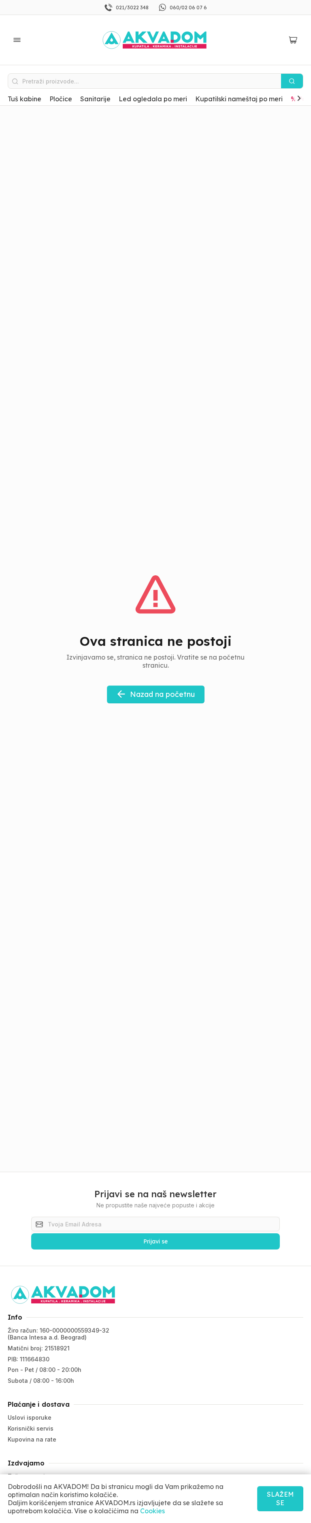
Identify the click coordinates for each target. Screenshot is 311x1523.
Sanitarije (95, 99)
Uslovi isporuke (29, 1417)
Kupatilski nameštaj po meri (239, 99)
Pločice (60, 99)
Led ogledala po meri (153, 99)
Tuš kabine (24, 99)
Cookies (152, 1511)
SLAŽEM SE (280, 1498)
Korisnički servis (30, 1428)
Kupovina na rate (32, 1439)
